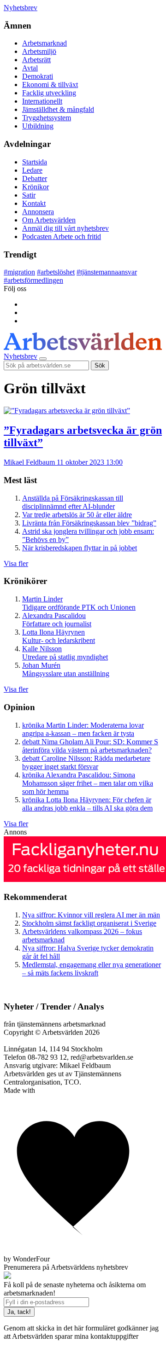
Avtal (30, 68)
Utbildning (37, 126)
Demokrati (37, 76)
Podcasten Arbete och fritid (61, 236)
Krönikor (35, 187)
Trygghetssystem (46, 118)
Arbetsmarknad (44, 43)
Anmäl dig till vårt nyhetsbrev (65, 228)
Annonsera (38, 212)
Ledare (32, 170)
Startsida (34, 162)
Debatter (34, 178)
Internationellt (42, 101)
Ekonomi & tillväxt (50, 84)
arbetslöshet (56, 272)
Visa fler (16, 563)
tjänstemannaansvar (107, 272)
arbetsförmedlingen (33, 280)
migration (19, 272)
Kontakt (34, 203)
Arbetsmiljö (39, 51)
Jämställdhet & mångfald (58, 109)
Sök (100, 365)
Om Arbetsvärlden (49, 220)
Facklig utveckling (49, 93)
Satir (29, 195)
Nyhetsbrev (20, 8)
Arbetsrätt (36, 60)
